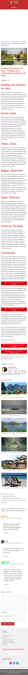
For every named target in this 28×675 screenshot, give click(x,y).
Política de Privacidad (8, 642)
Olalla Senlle (12, 367)
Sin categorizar (16, 41)
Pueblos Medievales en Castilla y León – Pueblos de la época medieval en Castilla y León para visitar (13, 500)
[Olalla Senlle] (4, 371)
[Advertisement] (14, 24)
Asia (4, 494)
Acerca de (4, 364)
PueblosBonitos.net (6, 41)
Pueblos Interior (9, 494)
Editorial (5, 644)
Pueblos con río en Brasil (9, 496)
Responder (5, 533)
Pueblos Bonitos (16, 368)
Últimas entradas (10, 364)
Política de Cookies (8, 640)
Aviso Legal (6, 635)
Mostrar (7, 80)
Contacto (5, 638)
